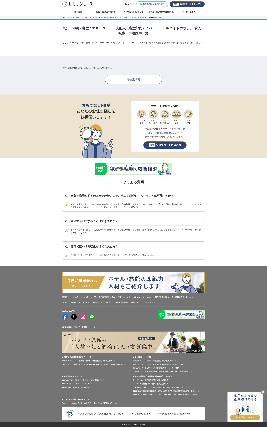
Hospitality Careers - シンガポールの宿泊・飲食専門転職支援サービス (159, 387)
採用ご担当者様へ (161, 297)
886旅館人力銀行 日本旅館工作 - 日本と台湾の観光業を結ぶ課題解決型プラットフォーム (166, 391)
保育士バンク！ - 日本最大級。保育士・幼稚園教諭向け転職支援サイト (88, 361)
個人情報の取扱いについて (182, 297)
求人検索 (78, 12)
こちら (97, 204)
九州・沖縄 (75, 17)
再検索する (133, 79)
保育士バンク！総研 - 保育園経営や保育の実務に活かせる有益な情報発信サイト (163, 372)
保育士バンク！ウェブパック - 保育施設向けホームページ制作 (156, 368)
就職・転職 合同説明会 (106, 12)
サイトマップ (149, 302)
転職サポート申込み (70, 297)
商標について (135, 302)
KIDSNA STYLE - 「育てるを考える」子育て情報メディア (83, 380)
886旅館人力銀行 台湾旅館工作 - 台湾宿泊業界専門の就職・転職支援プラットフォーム (165, 395)
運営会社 (108, 302)
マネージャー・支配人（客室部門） (105, 17)
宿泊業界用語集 (121, 302)
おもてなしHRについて (133, 12)
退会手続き (97, 302)
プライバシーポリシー (71, 302)
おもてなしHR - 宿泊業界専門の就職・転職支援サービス (154, 380)
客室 (85, 17)
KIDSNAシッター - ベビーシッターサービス (78, 384)
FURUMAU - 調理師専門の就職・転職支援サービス (151, 384)
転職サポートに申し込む (187, 4)
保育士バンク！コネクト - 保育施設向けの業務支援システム (155, 361)
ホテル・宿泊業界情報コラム (161, 12)
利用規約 (86, 302)
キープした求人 (188, 12)
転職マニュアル (124, 297)
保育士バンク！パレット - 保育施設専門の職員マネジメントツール (158, 364)
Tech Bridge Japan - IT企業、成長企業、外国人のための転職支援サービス (90, 403)
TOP (63, 17)
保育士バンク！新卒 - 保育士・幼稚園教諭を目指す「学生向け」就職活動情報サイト (93, 364)
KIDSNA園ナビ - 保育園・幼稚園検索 (75, 387)
